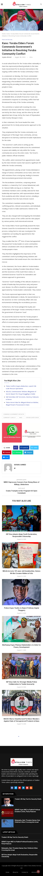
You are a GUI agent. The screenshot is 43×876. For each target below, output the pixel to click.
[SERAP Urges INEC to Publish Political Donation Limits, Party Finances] (8, 813)
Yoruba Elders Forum (32, 417)
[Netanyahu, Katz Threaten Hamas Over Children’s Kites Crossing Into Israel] (8, 823)
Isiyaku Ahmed (6, 57)
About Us (15, 872)
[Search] (41, 4)
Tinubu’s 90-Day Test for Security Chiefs (28, 799)
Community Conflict (9, 417)
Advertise (34, 872)
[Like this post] (16, 448)
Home (4, 34)
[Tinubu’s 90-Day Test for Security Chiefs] (8, 802)
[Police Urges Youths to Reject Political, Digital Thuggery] (21, 592)
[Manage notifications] (38, 871)
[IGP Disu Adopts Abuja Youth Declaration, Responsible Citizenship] (21, 518)
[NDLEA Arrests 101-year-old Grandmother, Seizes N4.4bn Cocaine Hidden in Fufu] (21, 555)
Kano (20, 417)
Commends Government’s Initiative (13, 414)
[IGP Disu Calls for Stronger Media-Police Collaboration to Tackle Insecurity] (21, 666)
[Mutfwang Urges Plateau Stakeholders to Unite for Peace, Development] (21, 629)
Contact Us (25, 872)
